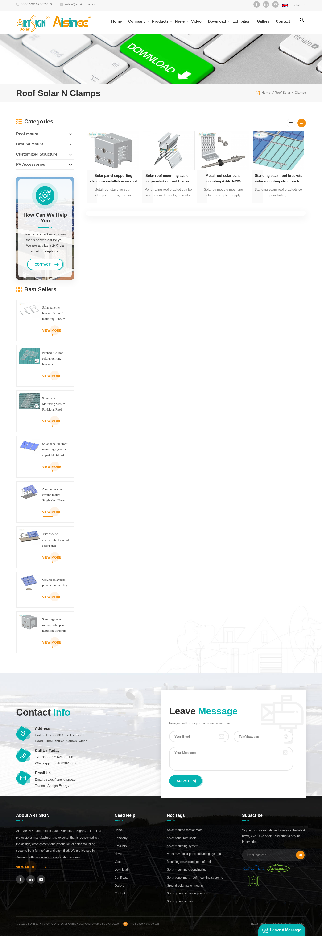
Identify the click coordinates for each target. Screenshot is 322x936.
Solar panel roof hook (181, 838)
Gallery (263, 21)
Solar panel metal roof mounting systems (195, 877)
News (180, 21)
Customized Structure (36, 154)
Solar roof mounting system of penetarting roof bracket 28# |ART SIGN (168, 179)
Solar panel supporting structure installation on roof (113, 178)
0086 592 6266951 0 (36, 4)
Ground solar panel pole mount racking (54, 582)
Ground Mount (29, 144)
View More (51, 330)
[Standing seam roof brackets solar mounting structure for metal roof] (278, 150)
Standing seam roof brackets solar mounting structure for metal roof (278, 179)
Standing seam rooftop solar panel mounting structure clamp (54, 626)
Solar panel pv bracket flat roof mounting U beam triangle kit (53, 314)
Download (217, 21)
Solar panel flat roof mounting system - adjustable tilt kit (54, 449)
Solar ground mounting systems (188, 893)
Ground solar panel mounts (185, 885)
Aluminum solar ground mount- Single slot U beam (54, 494)
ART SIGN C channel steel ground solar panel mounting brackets (55, 541)
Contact (283, 21)
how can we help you (45, 218)
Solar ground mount (180, 901)
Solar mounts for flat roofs (184, 830)
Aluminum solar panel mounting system (194, 854)
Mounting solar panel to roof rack (189, 862)
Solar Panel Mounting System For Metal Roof (53, 403)
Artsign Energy (58, 786)
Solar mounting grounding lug (186, 869)
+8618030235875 (65, 763)
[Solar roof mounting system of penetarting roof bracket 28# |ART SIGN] (168, 150)
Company (137, 21)
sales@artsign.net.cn (80, 4)
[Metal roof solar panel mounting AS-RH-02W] (223, 150)
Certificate (121, 877)
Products (160, 21)
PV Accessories (30, 164)
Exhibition (241, 21)
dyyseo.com (114, 923)
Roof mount (27, 134)
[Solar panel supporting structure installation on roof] (113, 150)
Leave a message (285, 930)
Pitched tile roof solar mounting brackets (52, 358)
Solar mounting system (182, 846)
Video (196, 21)
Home (116, 21)
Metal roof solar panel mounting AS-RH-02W (223, 178)
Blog (254, 923)
